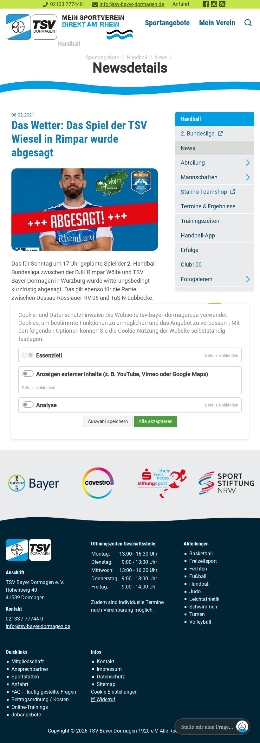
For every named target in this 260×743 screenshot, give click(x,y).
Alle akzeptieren (155, 421)
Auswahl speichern (108, 421)
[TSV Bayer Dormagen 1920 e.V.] (69, 27)
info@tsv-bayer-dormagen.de (132, 4)
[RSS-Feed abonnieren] (222, 5)
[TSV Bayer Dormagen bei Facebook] (206, 5)
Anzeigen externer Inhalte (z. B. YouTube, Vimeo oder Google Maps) (122, 374)
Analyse (46, 405)
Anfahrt (180, 4)
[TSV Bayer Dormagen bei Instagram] (214, 5)
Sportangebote (167, 22)
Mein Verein (217, 22)
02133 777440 (66, 4)
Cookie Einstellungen (114, 692)
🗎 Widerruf (103, 699)
